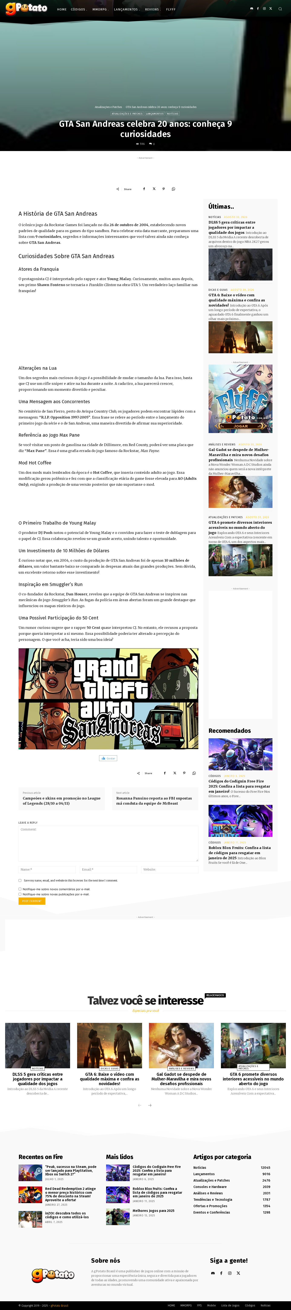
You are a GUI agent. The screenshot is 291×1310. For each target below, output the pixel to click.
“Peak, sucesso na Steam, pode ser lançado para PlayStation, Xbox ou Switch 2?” (71, 1170)
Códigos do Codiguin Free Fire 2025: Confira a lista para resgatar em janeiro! (239, 786)
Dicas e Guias (218, 290)
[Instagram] (264, 8)
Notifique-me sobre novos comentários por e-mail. (56, 889)
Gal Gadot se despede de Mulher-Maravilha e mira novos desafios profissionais (239, 455)
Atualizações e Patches (108, 107)
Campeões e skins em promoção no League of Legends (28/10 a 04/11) (62, 800)
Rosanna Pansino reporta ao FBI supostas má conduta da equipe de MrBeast (154, 800)
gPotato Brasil (59, 1305)
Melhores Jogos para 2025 (153, 1211)
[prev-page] (139, 1105)
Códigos (215, 776)
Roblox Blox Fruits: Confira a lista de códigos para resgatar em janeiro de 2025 (240, 853)
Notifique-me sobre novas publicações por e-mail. (56, 894)
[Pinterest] (163, 189)
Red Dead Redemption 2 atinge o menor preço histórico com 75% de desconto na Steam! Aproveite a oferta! (70, 1194)
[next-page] (150, 1105)
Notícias (172, 113)
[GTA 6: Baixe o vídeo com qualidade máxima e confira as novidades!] (240, 337)
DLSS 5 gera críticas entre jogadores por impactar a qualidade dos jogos (232, 227)
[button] (280, 9)
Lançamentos (155, 113)
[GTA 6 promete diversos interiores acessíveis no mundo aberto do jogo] (240, 560)
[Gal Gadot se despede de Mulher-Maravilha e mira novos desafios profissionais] (240, 492)
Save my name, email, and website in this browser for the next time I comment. (71, 880)
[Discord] (251, 8)
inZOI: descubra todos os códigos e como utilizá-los (67, 1215)
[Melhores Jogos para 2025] (118, 1216)
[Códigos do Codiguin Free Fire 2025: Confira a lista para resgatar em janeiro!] (240, 754)
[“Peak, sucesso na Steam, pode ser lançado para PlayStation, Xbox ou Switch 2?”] (30, 1173)
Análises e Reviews (222, 444)
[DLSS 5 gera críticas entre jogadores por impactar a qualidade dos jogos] (240, 265)
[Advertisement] (145, 169)
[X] (270, 8)
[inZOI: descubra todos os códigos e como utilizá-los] (30, 1219)
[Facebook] (258, 8)
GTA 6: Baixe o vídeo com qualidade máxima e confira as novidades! (237, 300)
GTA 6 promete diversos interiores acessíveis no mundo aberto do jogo (240, 527)
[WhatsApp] (173, 189)
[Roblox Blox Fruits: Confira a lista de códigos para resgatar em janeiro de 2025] (240, 821)
